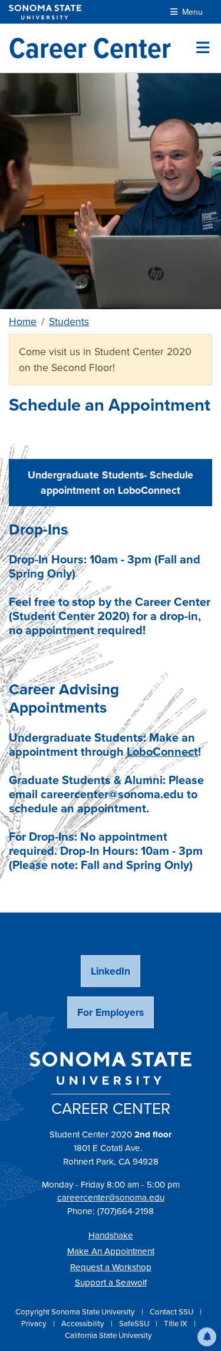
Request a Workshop (110, 1267)
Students (69, 321)
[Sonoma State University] (45, 12)
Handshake (110, 1235)
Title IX (176, 1323)
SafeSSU (135, 1323)
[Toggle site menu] (203, 48)
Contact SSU (172, 1311)
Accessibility (83, 1323)
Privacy (34, 1323)
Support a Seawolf (111, 1282)
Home (23, 321)
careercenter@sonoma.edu (110, 1197)
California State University (108, 1335)
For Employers (110, 1012)
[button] (206, 1336)
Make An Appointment (110, 1251)
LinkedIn (110, 971)
